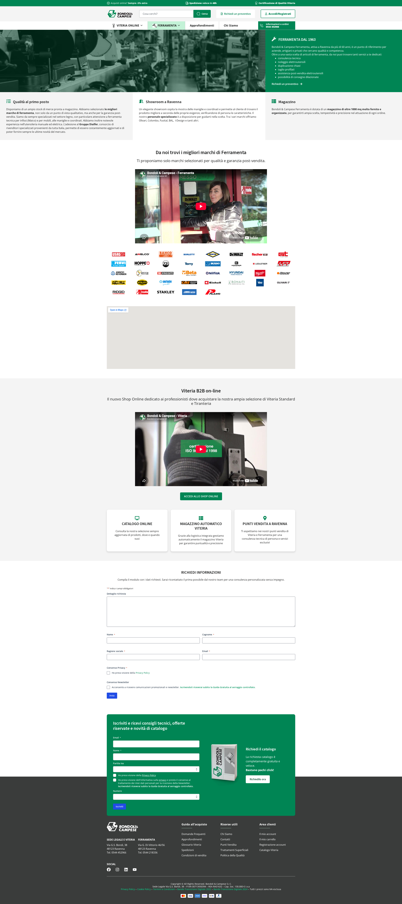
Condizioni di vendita (194, 855)
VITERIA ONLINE (128, 25)
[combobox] (166, 14)
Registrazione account (272, 844)
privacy (162, 779)
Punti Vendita (228, 844)
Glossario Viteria (191, 844)
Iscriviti (119, 806)
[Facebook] (109, 870)
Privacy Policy (143, 672)
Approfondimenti (202, 25)
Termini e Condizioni (164, 889)
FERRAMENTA (167, 25)
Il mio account (267, 834)
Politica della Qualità (232, 855)
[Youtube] (135, 870)
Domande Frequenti (193, 834)
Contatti (225, 839)
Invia (111, 695)
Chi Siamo (231, 25)
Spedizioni (188, 850)
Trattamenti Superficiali (234, 850)
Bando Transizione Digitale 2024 (230, 889)
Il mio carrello (267, 839)
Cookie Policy (144, 889)
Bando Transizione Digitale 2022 (194, 889)
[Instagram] (117, 870)
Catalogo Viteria (268, 850)
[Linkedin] (126, 870)
